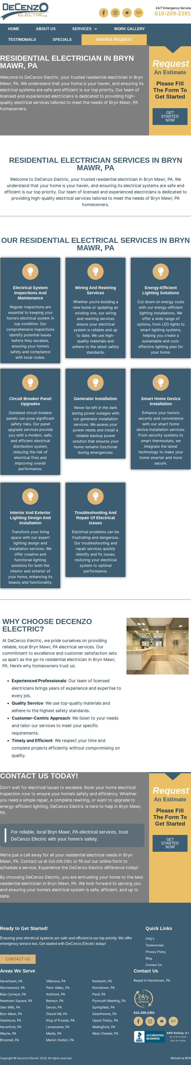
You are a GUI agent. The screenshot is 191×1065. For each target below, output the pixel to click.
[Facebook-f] (103, 13)
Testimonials (22, 40)
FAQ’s (150, 939)
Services (82, 29)
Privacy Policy (156, 952)
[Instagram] (115, 13)
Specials (62, 40)
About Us (46, 29)
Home (13, 29)
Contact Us (154, 965)
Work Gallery (129, 29)
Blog (149, 958)
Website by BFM (181, 1058)
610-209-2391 (173, 13)
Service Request (114, 40)
